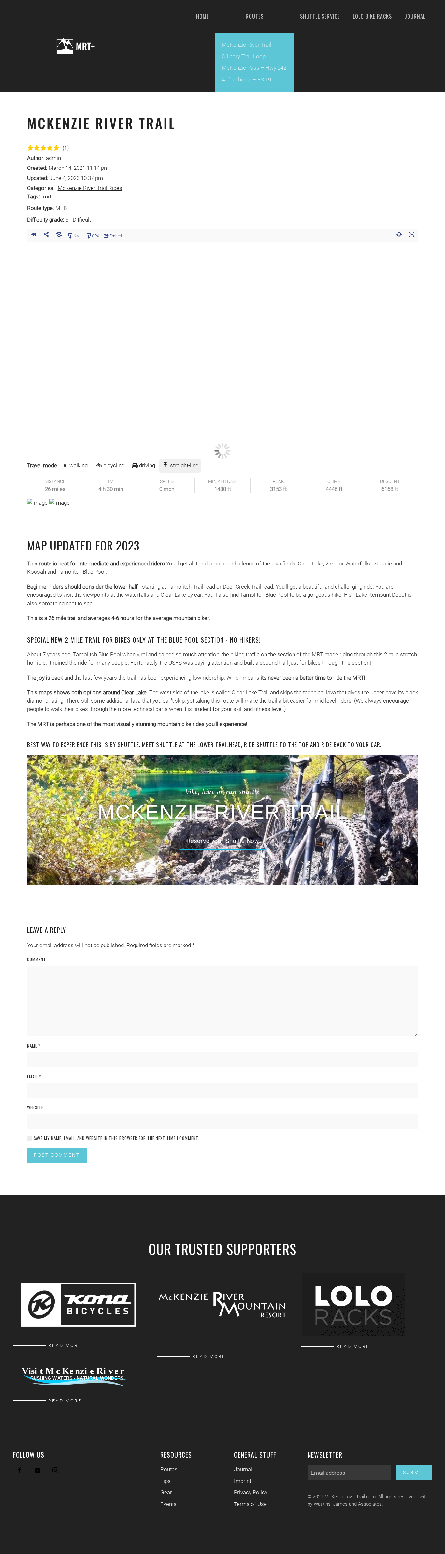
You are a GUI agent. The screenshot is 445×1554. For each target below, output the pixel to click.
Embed (115, 235)
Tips (165, 1481)
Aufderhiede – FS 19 (246, 79)
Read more (65, 1345)
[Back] (33, 235)
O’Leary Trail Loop (244, 56)
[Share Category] (58, 235)
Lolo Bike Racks (372, 16)
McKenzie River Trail (246, 44)
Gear (166, 1492)
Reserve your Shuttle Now (222, 840)
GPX (95, 235)
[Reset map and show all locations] (399, 235)
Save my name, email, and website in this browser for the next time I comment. (115, 1138)
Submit (414, 1472)
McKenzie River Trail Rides (90, 188)
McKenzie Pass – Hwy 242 (254, 68)
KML (77, 235)
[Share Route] (46, 235)
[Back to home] (59, 46)
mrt (47, 196)
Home (202, 16)
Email (34, 1077)
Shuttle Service (320, 16)
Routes (169, 1469)
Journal (415, 16)
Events (168, 1504)
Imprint (242, 1481)
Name (33, 1046)
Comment (36, 959)
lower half (126, 586)
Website (35, 1107)
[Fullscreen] (411, 235)
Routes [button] (255, 16)
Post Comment (57, 1155)
